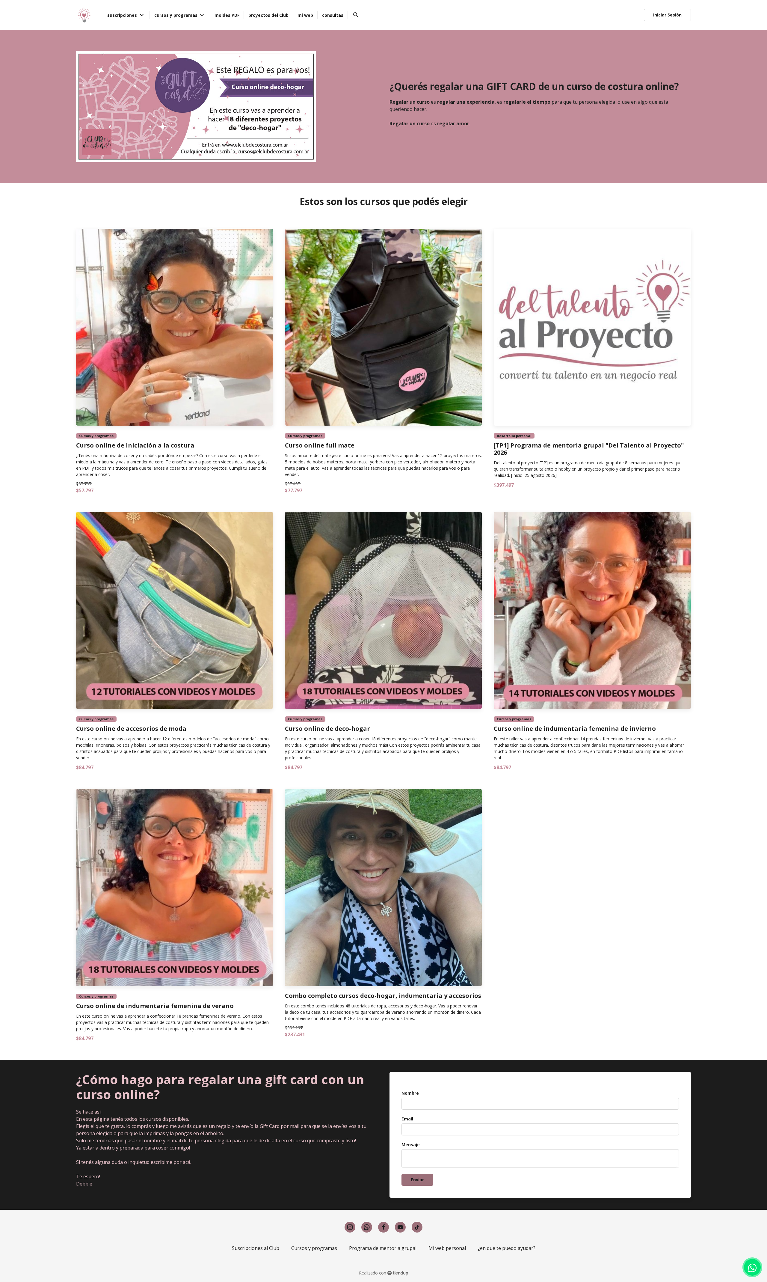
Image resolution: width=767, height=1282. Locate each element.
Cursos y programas (96, 435)
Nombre (410, 1093)
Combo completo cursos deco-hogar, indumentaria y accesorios (383, 995)
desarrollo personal (514, 435)
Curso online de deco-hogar (327, 728)
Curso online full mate (319, 445)
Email (407, 1119)
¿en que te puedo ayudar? (506, 1248)
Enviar (417, 1179)
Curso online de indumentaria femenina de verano (155, 1006)
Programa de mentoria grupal (382, 1248)
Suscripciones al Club (255, 1248)
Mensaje (410, 1144)
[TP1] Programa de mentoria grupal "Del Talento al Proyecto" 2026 (589, 449)
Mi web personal (447, 1248)
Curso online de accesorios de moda (131, 728)
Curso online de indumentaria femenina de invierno (575, 728)
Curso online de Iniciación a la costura (135, 445)
